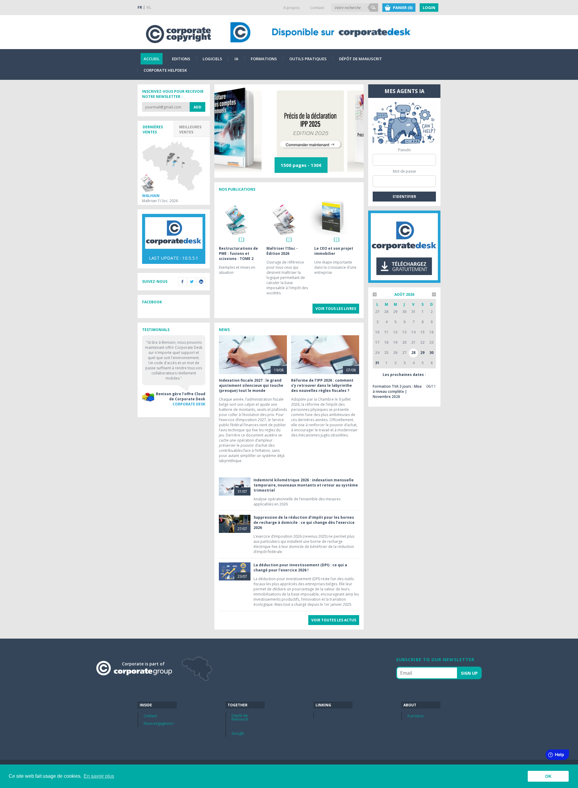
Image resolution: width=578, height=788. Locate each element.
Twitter (192, 281)
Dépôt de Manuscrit (360, 58)
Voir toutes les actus (333, 620)
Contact (317, 7)
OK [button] (548, 776)
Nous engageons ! (159, 723)
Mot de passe (404, 171)
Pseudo (404, 149)
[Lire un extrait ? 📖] (241, 239)
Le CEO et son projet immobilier (333, 251)
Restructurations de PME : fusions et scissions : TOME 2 (238, 253)
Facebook (182, 281)
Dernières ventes (153, 129)
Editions (181, 58)
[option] (289, 131)
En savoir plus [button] (99, 776)
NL (148, 7)
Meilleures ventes (190, 129)
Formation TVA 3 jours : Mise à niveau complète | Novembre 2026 (397, 391)
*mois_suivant (434, 294)
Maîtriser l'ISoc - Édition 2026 (282, 251)
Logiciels (212, 58)
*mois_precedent (375, 294)
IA (236, 58)
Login (429, 7)
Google (238, 733)
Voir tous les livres (335, 308)
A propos (291, 7)
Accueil (152, 58)
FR (140, 7)
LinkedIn (201, 281)
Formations (264, 58)
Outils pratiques (308, 58)
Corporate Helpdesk (165, 70)
